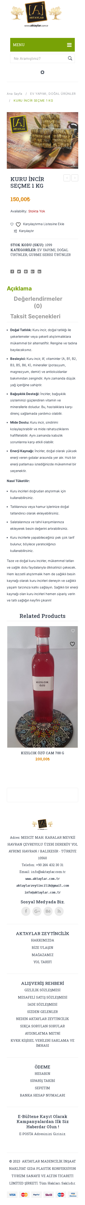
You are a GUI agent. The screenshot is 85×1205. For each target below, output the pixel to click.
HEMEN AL (54, 756)
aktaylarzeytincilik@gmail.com (42, 885)
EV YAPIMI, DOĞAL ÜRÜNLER (53, 93)
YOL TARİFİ (43, 962)
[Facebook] (12, 271)
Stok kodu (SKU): (27, 245)
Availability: (18, 211)
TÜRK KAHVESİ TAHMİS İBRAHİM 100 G (75, 178)
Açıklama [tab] (19, 288)
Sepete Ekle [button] (31, 756)
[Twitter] (19, 271)
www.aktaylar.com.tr (42, 879)
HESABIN (42, 1073)
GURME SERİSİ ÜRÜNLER (50, 255)
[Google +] (32, 271)
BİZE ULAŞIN (42, 947)
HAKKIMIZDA (42, 940)
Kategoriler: (23, 250)
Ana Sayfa (14, 93)
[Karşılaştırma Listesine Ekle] (73, 631)
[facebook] (25, 911)
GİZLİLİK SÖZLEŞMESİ (42, 990)
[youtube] (48, 911)
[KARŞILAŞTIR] (42, 756)
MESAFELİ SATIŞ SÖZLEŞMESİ (42, 997)
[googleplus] (36, 911)
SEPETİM (42, 1088)
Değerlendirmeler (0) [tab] (38, 302)
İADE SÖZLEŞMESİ (42, 1004)
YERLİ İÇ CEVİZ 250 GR (67, 178)
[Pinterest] (26, 271)
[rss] (59, 911)
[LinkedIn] (39, 271)
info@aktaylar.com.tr (48, 872)
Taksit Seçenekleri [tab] (35, 316)
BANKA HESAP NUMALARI (42, 1095)
